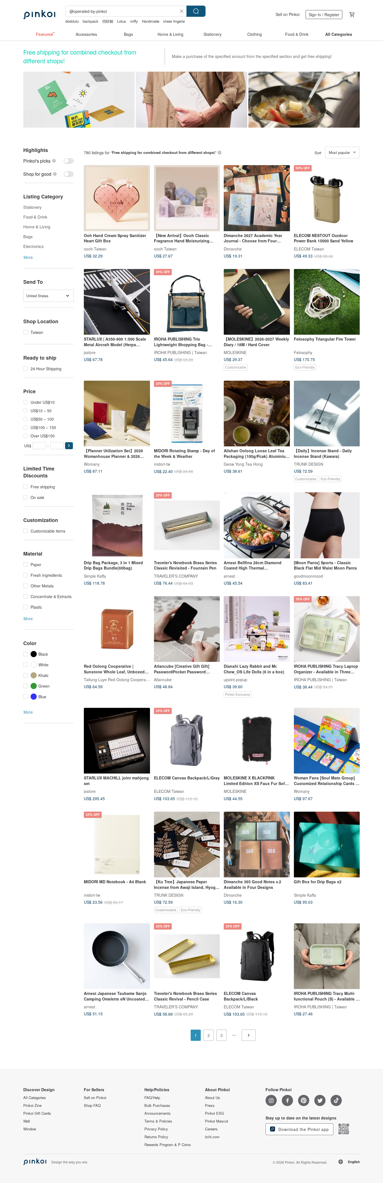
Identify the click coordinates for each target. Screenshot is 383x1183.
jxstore (90, 352)
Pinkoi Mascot (216, 1121)
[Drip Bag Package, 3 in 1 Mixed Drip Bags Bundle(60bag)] (117, 525)
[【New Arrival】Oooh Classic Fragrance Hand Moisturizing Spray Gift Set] (187, 198)
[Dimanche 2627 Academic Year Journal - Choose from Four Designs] (257, 198)
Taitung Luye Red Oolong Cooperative (118, 679)
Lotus (121, 21)
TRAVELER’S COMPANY (176, 575)
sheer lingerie (174, 21)
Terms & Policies (158, 1121)
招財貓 (107, 21)
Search (196, 11)
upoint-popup (235, 679)
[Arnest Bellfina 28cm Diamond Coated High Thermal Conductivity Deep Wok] (257, 525)
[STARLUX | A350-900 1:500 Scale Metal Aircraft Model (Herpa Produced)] (117, 302)
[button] (69, 445)
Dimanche (233, 248)
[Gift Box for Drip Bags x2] (327, 845)
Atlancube (163, 679)
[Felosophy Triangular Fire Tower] (327, 302)
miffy (134, 21)
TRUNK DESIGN (308, 464)
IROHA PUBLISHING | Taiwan (180, 352)
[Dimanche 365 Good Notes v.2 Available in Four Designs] (257, 845)
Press (209, 1105)
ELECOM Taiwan (309, 248)
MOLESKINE (235, 352)
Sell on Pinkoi (287, 14)
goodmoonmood (308, 575)
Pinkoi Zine (32, 1105)
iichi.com (212, 1137)
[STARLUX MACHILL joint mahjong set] (117, 741)
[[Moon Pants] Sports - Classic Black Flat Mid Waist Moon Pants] (327, 525)
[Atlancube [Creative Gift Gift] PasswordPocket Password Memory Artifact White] (187, 629)
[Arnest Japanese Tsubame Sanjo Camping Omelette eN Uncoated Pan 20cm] (117, 956)
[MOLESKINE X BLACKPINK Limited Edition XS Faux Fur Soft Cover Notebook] (257, 741)
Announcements (157, 1113)
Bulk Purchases (157, 1105)
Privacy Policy (156, 1129)
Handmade (150, 21)
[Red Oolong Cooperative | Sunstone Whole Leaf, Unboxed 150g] (117, 629)
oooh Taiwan (95, 248)
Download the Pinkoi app (303, 1129)
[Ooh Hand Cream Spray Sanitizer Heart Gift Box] (117, 198)
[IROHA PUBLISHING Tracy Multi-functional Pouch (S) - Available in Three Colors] (327, 956)
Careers (211, 1129)
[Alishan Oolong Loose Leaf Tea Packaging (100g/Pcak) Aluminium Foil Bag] (257, 414)
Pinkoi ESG (214, 1113)
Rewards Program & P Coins (167, 1145)
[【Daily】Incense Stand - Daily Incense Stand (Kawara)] (327, 414)
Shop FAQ (92, 1105)
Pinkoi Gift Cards (37, 1113)
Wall (26, 1121)
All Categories (34, 1098)
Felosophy (303, 352)
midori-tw (162, 464)
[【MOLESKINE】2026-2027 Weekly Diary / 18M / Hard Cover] (257, 302)
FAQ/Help (152, 1098)
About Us (212, 1098)
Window (29, 1129)
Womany (92, 464)
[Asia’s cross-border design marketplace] (39, 14)
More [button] (28, 257)
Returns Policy (156, 1137)
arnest (229, 575)
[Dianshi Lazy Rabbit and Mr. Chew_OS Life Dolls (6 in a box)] (257, 629)
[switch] (48, 161)
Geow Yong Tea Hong (243, 464)
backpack (90, 21)
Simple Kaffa (95, 575)
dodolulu (72, 21)
